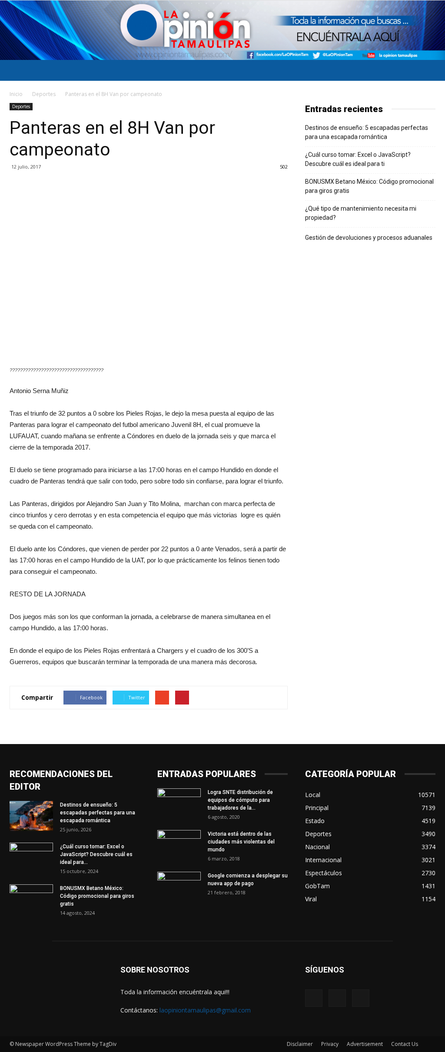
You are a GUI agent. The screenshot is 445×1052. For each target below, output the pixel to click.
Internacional (323, 860)
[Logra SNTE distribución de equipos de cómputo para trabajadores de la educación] (179, 803)
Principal (317, 808)
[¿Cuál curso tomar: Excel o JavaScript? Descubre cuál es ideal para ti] (31, 858)
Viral (311, 899)
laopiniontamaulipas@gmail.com (205, 1010)
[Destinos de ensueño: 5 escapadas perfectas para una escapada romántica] (31, 816)
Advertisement (365, 1044)
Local (312, 795)
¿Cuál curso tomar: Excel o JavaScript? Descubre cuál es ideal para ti (358, 159)
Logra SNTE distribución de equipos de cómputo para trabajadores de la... (240, 800)
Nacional (317, 847)
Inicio (16, 94)
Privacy (330, 1044)
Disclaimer (300, 1044)
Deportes (44, 94)
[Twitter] (337, 998)
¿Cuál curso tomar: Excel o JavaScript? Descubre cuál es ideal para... (96, 854)
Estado (315, 821)
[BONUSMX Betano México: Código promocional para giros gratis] (31, 899)
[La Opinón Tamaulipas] (222, 30)
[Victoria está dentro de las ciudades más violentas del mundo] (179, 845)
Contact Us (404, 1044)
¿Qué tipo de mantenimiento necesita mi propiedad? (360, 213)
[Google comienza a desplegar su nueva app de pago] (179, 887)
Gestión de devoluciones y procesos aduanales (368, 237)
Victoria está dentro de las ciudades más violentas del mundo (241, 842)
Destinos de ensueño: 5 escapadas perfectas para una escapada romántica (366, 132)
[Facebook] (313, 998)
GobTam (317, 886)
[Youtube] (360, 998)
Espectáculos (323, 873)
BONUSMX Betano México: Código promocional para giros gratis (369, 186)
